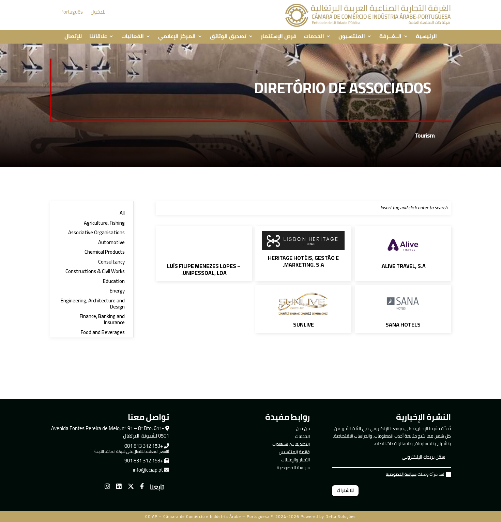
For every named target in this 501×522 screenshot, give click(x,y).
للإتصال (73, 37)
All (122, 213)
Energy (117, 291)
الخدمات (314, 37)
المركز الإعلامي (177, 37)
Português (71, 12)
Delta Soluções (340, 516)
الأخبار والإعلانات (295, 460)
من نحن (303, 428)
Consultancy (111, 262)
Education (114, 281)
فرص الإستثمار (279, 37)
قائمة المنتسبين (294, 452)
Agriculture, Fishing (104, 223)
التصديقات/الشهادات (291, 444)
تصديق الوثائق (228, 37)
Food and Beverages (103, 332)
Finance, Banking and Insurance (102, 319)
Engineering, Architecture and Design (93, 304)
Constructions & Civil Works (95, 271)
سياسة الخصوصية (293, 467)
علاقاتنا (98, 37)
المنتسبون (351, 37)
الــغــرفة (390, 37)
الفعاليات (132, 37)
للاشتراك (345, 490)
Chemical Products (105, 252)
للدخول (98, 12)
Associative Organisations (96, 233)
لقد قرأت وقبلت (415, 475)
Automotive (111, 242)
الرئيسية (426, 37)
